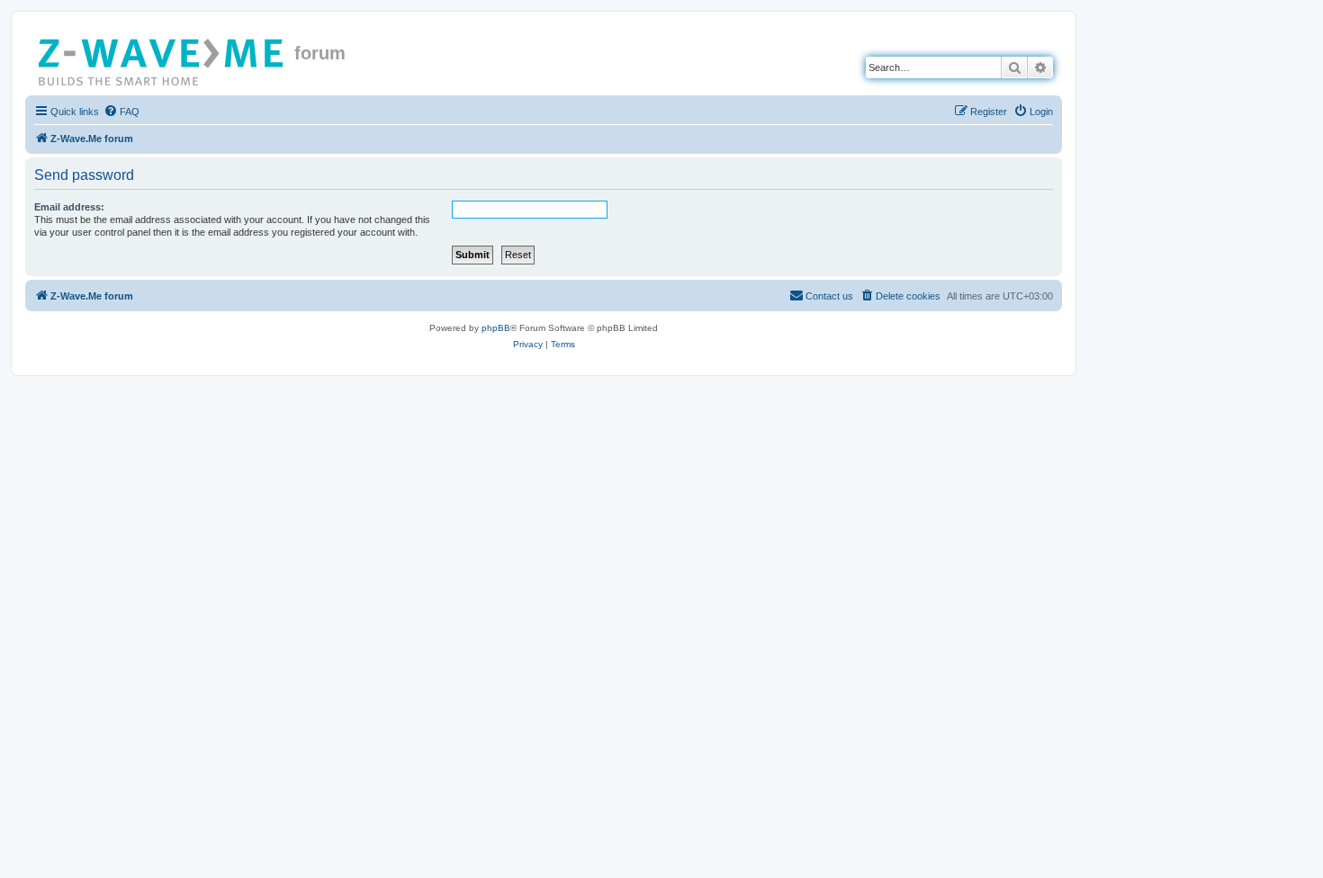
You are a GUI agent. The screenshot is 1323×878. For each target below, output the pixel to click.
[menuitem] (122, 111)
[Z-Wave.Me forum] (162, 58)
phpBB (496, 328)
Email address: (69, 207)
